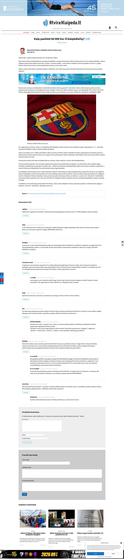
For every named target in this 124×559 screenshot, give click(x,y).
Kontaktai (88, 32)
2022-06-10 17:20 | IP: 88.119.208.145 (35, 225)
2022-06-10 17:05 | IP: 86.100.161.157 (38, 243)
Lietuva (82, 32)
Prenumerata (26, 32)
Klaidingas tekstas (26, 467)
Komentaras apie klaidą (28, 480)
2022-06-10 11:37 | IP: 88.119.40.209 (38, 384)
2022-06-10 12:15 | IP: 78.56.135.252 (47, 356)
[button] (121, 543)
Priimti (95, 553)
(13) (87, 39)
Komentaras (25, 419)
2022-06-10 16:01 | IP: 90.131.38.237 (35, 293)
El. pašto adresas (26, 438)
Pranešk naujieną (96, 32)
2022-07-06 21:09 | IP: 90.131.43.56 (47, 397)
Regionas (76, 32)
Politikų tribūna (62, 43)
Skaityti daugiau (43, 545)
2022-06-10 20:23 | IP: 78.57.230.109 (37, 209)
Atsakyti (25, 216)
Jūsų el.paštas (26, 459)
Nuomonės (70, 32)
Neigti (113, 553)
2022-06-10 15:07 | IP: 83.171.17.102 (34, 309)
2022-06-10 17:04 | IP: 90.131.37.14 (42, 262)
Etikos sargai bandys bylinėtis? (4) (90, 533)
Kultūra (58, 32)
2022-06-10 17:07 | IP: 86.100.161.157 (46, 278)
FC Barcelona (44, 194)
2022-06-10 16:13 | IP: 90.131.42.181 (50, 322)
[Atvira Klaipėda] (62, 26)
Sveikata (64, 32)
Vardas (23, 435)
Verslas (53, 32)
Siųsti (24, 494)
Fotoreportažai (45, 32)
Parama (33, 32)
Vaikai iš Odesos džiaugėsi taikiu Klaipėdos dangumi (33, 534)
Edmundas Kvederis (33, 194)
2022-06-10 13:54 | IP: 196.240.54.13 (49, 369)
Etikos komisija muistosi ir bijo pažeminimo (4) (61, 534)
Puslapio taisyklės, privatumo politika (104, 556)
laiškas (95, 147)
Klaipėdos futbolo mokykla (57, 194)
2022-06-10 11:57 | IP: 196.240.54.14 (37, 341)
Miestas (38, 32)
